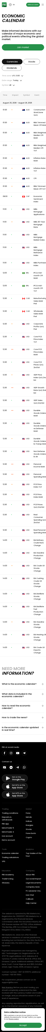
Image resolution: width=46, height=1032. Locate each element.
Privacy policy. (14, 1019)
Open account (33, 5)
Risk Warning (7, 987)
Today (10, 80)
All (6, 85)
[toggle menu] (42, 4)
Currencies (12, 61)
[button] (23, 684)
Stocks (31, 61)
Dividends (12, 68)
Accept (23, 1025)
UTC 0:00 (11, 75)
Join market (23, 47)
